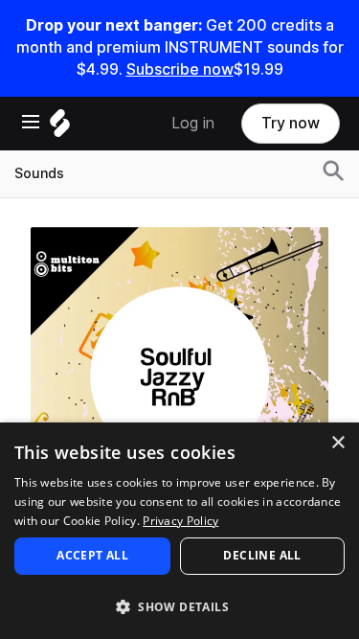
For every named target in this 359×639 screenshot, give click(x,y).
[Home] (60, 127)
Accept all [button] (92, 555)
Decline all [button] (262, 555)
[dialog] (179, 530)
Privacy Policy (180, 521)
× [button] (337, 443)
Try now (290, 123)
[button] (179, 606)
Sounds (39, 173)
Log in (192, 123)
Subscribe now (180, 69)
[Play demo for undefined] (180, 375)
